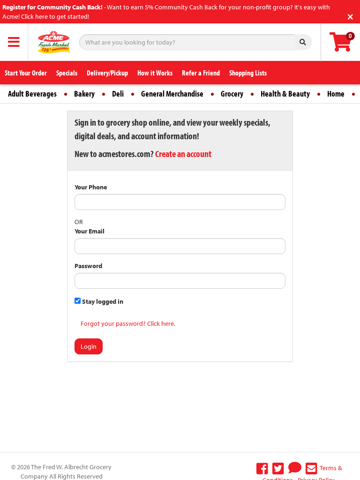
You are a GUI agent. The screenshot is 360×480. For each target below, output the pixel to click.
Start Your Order (26, 72)
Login (89, 346)
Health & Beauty (285, 93)
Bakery (84, 93)
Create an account (183, 153)
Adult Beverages (32, 93)
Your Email (90, 231)
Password (88, 266)
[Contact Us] (311, 467)
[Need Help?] (295, 467)
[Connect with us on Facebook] (262, 467)
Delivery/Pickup (107, 72)
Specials (66, 72)
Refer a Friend (201, 72)
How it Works (154, 72)
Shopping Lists (248, 72)
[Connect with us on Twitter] (278, 467)
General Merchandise (172, 93)
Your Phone (91, 187)
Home (336, 93)
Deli (118, 93)
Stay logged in (102, 301)
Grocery (232, 93)
